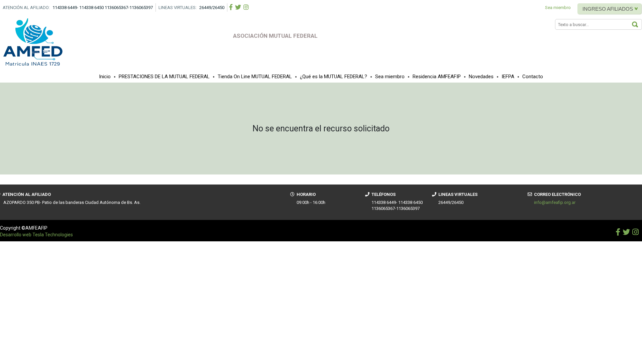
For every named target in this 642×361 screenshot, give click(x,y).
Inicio (105, 77)
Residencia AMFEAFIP (437, 77)
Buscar (638, 25)
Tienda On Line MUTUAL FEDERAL (255, 77)
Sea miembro (558, 7)
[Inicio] (33, 42)
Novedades (481, 77)
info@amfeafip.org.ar (554, 202)
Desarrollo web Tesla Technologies (36, 234)
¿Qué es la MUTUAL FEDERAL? (333, 77)
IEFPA (508, 77)
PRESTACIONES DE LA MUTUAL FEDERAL (164, 77)
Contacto (532, 77)
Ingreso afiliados (607, 9)
